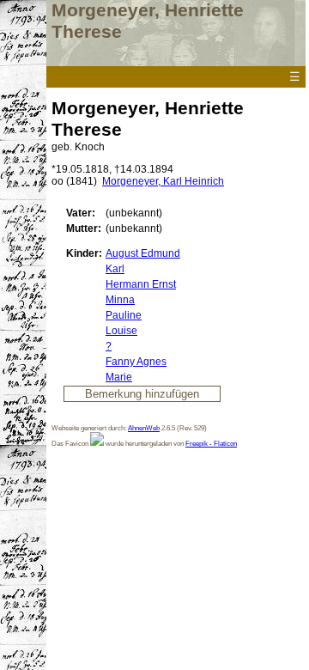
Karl (115, 269)
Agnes (136, 362)
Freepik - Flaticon (211, 443)
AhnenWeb (144, 427)
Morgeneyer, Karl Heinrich (163, 181)
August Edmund (143, 253)
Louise (121, 331)
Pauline (124, 315)
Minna (120, 300)
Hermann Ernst (141, 284)
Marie (119, 377)
